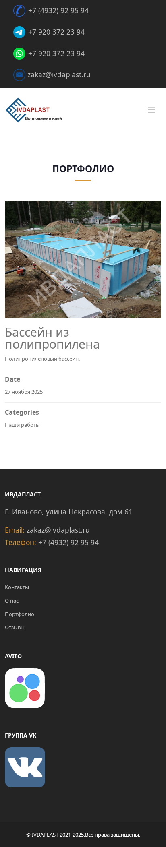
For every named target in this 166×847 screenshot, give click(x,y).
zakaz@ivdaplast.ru (59, 74)
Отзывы (15, 627)
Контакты (17, 587)
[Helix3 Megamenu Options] (151, 110)
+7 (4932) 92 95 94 (58, 10)
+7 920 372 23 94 (56, 32)
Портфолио (19, 614)
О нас (12, 600)
